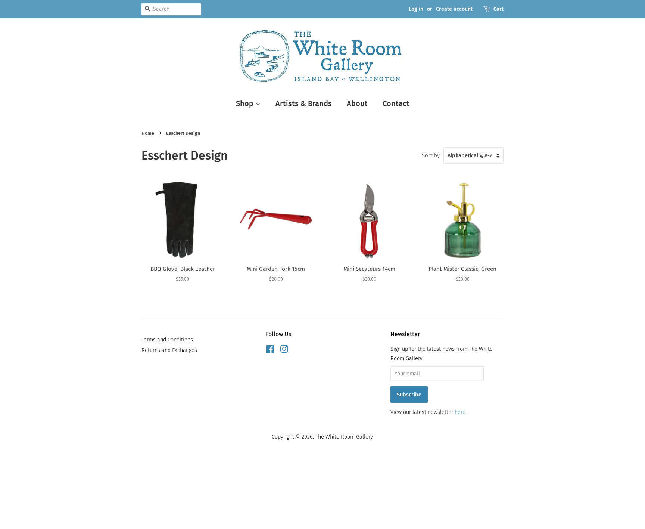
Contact (396, 103)
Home (147, 133)
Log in (416, 9)
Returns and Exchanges (169, 350)
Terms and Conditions (167, 339)
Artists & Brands (303, 103)
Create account (454, 9)
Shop (245, 103)
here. (461, 412)
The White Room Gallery (344, 436)
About (357, 103)
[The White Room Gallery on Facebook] (270, 350)
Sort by (431, 155)
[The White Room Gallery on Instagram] (284, 350)
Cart (498, 9)
